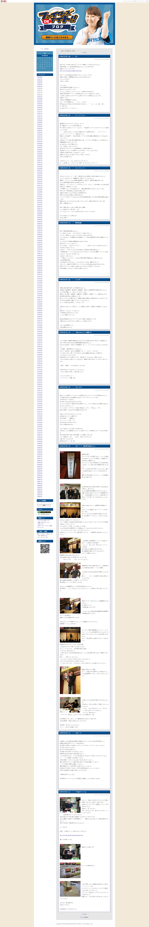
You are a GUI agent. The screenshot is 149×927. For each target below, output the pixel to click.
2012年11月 (39, 390)
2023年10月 (39, 141)
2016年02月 (39, 316)
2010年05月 (39, 447)
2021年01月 (39, 204)
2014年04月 (39, 358)
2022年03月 (39, 177)
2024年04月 (39, 130)
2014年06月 (39, 354)
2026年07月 (39, 79)
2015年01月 (39, 341)
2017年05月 (39, 288)
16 (42, 64)
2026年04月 (39, 84)
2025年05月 (39, 105)
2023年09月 (39, 143)
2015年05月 (39, 333)
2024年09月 (39, 120)
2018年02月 (39, 270)
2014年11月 (39, 344)
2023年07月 (39, 147)
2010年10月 (39, 437)
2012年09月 (39, 394)
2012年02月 (39, 407)
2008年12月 (39, 479)
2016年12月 (39, 297)
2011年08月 (39, 418)
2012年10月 (39, 392)
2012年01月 (39, 409)
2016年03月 (39, 314)
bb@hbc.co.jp (44, 535)
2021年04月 (39, 198)
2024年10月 (39, 119)
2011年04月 (39, 426)
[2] (85, 52)
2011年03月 (39, 428)
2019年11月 (39, 231)
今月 (45, 53)
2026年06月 (39, 81)
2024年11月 (39, 117)
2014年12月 (39, 343)
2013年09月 (39, 371)
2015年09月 (39, 325)
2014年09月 (39, 348)
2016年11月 (39, 299)
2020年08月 (39, 213)
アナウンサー (139, 1)
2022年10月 (39, 164)
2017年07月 (39, 284)
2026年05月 (39, 83)
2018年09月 (39, 257)
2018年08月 (39, 259)
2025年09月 (39, 98)
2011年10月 (39, 415)
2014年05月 (39, 356)
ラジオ (127, 1)
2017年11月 (39, 276)
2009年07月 (39, 466)
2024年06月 (39, 126)
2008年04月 (39, 494)
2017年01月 (39, 295)
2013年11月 (39, 367)
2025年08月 (39, 100)
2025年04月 (39, 107)
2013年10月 (39, 369)
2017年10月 (39, 278)
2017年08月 (39, 282)
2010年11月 (39, 436)
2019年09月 (39, 234)
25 (47, 66)
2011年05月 (39, 424)
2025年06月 (39, 103)
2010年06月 (39, 445)
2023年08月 (39, 145)
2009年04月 (39, 472)
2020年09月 (39, 212)
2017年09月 (39, 280)
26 (49, 66)
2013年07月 (39, 375)
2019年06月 (39, 240)
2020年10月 (39, 210)
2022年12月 (39, 160)
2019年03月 (39, 246)
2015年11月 (39, 322)
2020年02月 (39, 225)
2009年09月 (39, 462)
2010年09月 (39, 439)
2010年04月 (39, 449)
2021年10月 (39, 187)
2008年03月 (39, 496)
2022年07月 (39, 170)
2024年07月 (39, 124)
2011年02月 (39, 430)
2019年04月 (39, 244)
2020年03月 (39, 223)
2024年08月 (39, 122)
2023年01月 (39, 158)
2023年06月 (39, 149)
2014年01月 (39, 363)
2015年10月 (39, 324)
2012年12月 (39, 388)
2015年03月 (39, 337)
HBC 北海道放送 (3, 1)
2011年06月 (39, 422)
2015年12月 (39, 320)
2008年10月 (39, 483)
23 (42, 66)
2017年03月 (39, 291)
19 (49, 64)
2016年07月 (39, 307)
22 (40, 66)
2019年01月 (39, 250)
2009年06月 (39, 468)
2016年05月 (39, 310)
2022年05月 (39, 174)
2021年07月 (39, 193)
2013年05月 (39, 379)
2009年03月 (39, 474)
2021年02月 (39, 202)
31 (44, 68)
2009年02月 (39, 475)
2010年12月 (39, 434)
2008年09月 (39, 485)
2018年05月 (39, 265)
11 (47, 62)
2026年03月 (39, 86)
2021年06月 (39, 195)
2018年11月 (39, 253)
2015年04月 (39, 335)
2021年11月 (39, 185)
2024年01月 (39, 136)
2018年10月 (39, 255)
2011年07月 (39, 420)
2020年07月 (39, 215)
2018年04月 (39, 267)
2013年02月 (39, 384)
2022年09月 (39, 166)
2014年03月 (39, 360)
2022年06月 (39, 172)
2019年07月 (39, 238)
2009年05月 (39, 470)
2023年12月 (39, 138)
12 (49, 62)
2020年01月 (39, 227)
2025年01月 (39, 113)
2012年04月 (39, 403)
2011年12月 (39, 411)
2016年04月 (39, 312)
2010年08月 (39, 441)
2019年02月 (39, 248)
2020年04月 (39, 221)
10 (44, 62)
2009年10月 (39, 460)
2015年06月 (39, 331)
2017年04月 (39, 289)
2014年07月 (39, 352)
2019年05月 (39, 242)
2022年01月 (39, 181)
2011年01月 (39, 432)
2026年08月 (39, 77)
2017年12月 (39, 274)
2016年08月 (39, 305)
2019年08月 (39, 236)
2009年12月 (39, 456)
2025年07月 (39, 102)
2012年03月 (39, 405)
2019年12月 (39, 229)
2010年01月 (39, 455)
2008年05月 (39, 493)
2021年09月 (39, 189)
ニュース (131, 1)
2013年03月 (39, 382)
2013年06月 (39, 377)
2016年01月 (39, 318)
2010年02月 (39, 453)
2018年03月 (39, 269)
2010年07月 (39, 443)
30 (42, 68)
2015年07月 (39, 329)
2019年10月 (39, 232)
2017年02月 (39, 293)
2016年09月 (39, 303)
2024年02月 (39, 134)
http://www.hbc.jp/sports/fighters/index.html (70, 71)
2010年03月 (39, 451)
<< (82, 52)
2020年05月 (39, 219)
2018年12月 (39, 251)
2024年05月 (39, 128)
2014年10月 (39, 346)
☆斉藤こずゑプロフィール (43, 522)
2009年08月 (39, 464)
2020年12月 (39, 206)
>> (86, 52)
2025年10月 (39, 96)
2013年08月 (39, 373)
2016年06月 (39, 308)
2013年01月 (39, 386)
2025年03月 (39, 109)
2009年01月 (39, 477)
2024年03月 (39, 132)
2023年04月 (39, 153)
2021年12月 (39, 183)
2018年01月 (39, 272)
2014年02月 (39, 362)
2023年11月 (39, 139)
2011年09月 (39, 417)
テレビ (123, 1)
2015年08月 (39, 327)
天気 (134, 1)
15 (40, 64)
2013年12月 (39, 365)
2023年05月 (39, 151)
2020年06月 (39, 217)
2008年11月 (39, 481)
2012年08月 (39, 396)
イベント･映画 (145, 1)
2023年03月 (39, 155)
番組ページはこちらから (57, 37)
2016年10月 (39, 301)
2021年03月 (39, 200)
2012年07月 (39, 398)
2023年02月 (39, 157)
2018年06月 (39, 263)
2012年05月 (39, 401)
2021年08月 (39, 191)
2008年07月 (39, 489)
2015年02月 (39, 339)
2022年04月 (39, 176)
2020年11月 (39, 208)
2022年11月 (39, 162)
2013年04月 (39, 381)
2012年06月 (39, 400)
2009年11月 (39, 458)
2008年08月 (39, 487)
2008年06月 (39, 491)
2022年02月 (39, 179)
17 (44, 64)
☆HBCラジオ (40, 524)
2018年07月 (39, 261)
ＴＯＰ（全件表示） (45, 49)
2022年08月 (39, 168)
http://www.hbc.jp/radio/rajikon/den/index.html (71, 835)
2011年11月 (39, 413)
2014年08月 (39, 350)
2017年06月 (39, 286)
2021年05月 (39, 196)
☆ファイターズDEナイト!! (43, 520)
